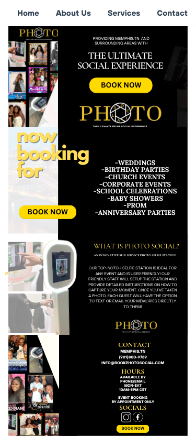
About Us (73, 13)
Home (28, 13)
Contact (172, 13)
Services (124, 13)
